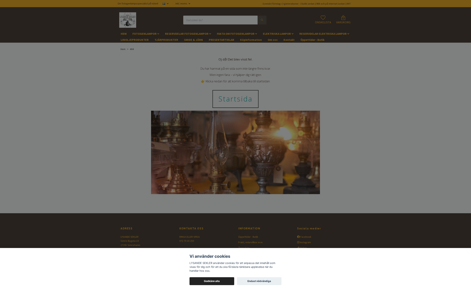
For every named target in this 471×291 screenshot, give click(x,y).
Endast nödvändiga (259, 281)
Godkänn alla (212, 281)
